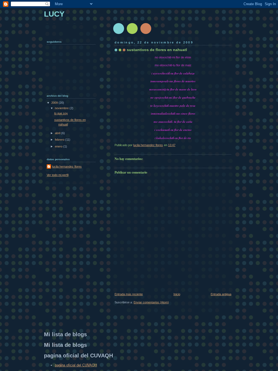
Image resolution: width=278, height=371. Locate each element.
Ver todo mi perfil (57, 175)
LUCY (54, 14)
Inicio (176, 294)
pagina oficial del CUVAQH (76, 365)
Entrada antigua (221, 294)
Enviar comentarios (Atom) (151, 302)
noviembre (62, 108)
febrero (60, 139)
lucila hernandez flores (67, 166)
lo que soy (61, 113)
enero (59, 146)
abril (58, 133)
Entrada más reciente (129, 294)
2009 (55, 102)
